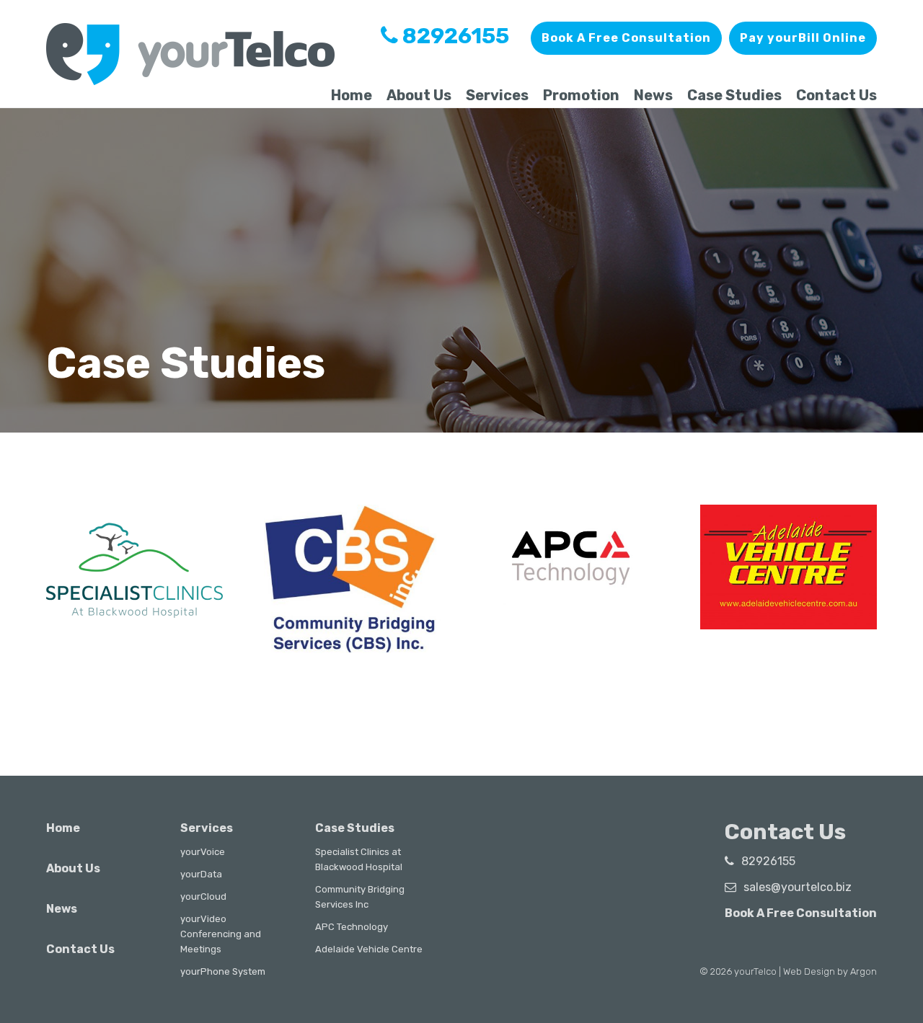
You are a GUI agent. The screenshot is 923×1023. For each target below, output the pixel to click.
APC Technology (351, 926)
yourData (201, 874)
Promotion (581, 95)
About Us (419, 95)
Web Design (809, 971)
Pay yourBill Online (803, 38)
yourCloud (203, 896)
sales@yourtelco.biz (797, 887)
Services (497, 95)
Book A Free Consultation (626, 38)
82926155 (453, 36)
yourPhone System (222, 971)
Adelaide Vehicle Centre (369, 949)
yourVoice (202, 851)
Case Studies (734, 95)
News (653, 95)
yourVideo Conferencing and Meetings (220, 934)
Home (351, 95)
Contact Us (836, 95)
